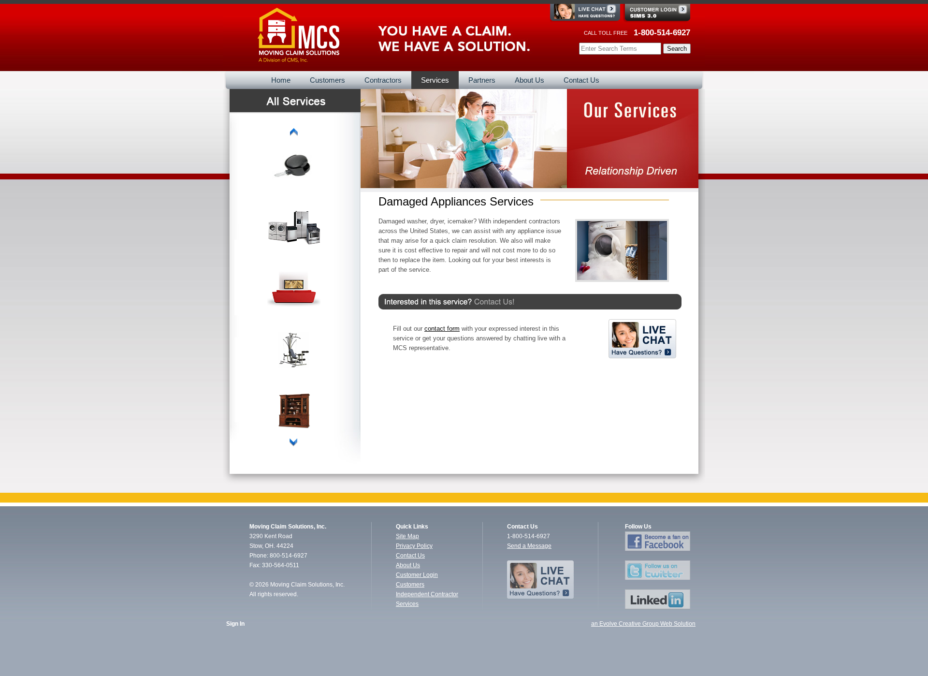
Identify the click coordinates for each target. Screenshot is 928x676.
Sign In (235, 623)
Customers (410, 584)
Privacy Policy (414, 546)
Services (407, 604)
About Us (408, 565)
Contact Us (410, 555)
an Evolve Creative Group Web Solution (643, 623)
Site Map (407, 536)
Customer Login (417, 575)
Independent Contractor (427, 594)
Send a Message (529, 546)
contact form (442, 328)
